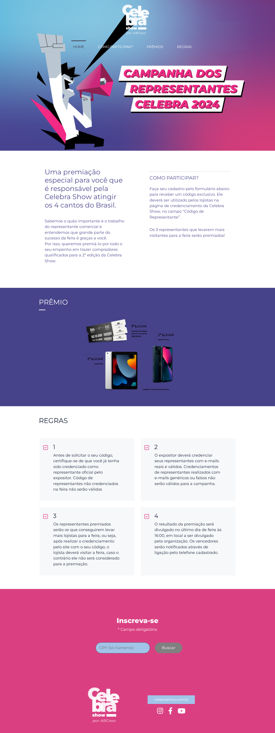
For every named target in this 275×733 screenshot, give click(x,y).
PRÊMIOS (155, 47)
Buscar (168, 647)
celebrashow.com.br (171, 699)
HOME (78, 47)
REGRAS (184, 47)
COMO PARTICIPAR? (115, 47)
